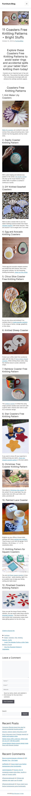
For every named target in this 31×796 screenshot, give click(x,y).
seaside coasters (7, 225)
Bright (6, 637)
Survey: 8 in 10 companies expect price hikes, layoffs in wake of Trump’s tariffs (14, 772)
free (16, 637)
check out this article (21, 272)
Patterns (4, 640)
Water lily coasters (7, 130)
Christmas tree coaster (17, 490)
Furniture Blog (8, 4)
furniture (6, 635)
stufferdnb (5, 764)
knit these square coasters (15, 575)
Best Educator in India (17, 793)
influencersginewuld (8, 778)
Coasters (11, 637)
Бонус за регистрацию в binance (12, 758)
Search (4, 711)
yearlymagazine (7, 770)
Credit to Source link (8, 630)
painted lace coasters (20, 539)
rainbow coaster (10, 404)
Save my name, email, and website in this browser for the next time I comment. (15, 695)
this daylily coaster (21, 177)
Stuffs (10, 640)
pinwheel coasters (7, 615)
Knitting (20, 637)
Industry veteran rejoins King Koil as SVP (14, 732)
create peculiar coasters (20, 322)
